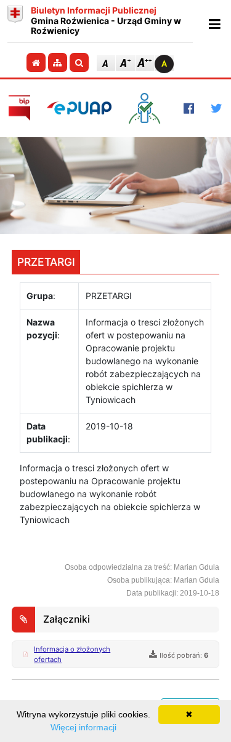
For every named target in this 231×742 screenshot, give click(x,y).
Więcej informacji (83, 727)
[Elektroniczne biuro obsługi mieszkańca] (147, 108)
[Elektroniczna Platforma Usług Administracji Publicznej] (79, 108)
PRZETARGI (46, 261)
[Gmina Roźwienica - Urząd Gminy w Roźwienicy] (15, 21)
